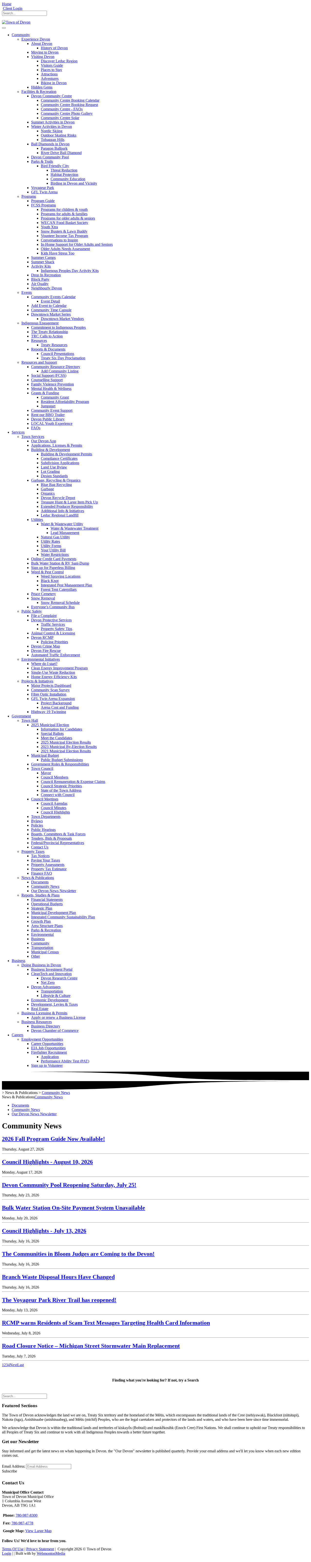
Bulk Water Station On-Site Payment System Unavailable (73, 1208)
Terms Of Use (13, 1549)
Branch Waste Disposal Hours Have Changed (58, 1277)
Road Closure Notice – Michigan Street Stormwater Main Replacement (91, 1346)
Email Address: (13, 1466)
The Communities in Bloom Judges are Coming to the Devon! (78, 1254)
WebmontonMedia (51, 1553)
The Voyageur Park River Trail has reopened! (59, 1300)
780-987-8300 (26, 1515)
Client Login (12, 8)
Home (6, 4)
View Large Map (38, 1531)
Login (6, 1553)
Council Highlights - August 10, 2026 (47, 1162)
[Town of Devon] (16, 22)
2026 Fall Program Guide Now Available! (53, 1139)
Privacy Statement (40, 1549)
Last (20, 1365)
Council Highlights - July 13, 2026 (44, 1231)
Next (13, 1365)
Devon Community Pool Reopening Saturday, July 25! (69, 1185)
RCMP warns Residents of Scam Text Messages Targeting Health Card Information (106, 1323)
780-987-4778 (22, 1523)
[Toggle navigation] (4, 28)
